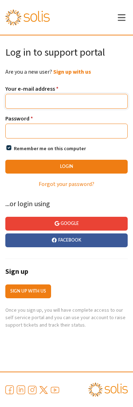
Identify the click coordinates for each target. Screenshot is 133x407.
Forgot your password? (66, 184)
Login (66, 166)
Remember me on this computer (50, 149)
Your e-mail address (32, 89)
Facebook (69, 240)
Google (70, 223)
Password (19, 118)
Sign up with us (72, 72)
